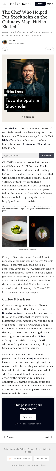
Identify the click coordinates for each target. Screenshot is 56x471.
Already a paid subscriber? (28, 424)
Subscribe (40, 4)
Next (47, 437)
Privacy (31, 449)
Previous (10, 437)
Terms (38, 449)
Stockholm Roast (12, 312)
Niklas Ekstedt (10, 140)
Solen (41, 336)
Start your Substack (21, 458)
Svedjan (32, 358)
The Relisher (9, 128)
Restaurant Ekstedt (35, 144)
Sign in (50, 4)
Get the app (41, 458)
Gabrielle (13, 41)
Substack (14, 465)
